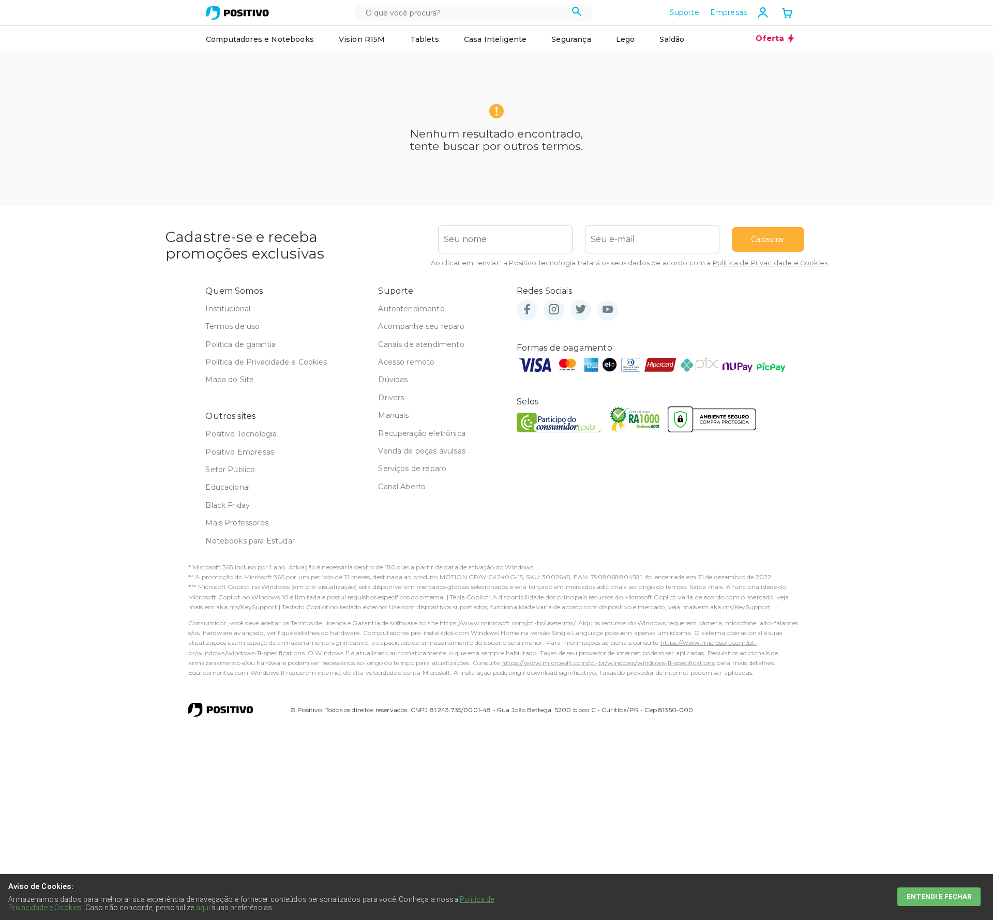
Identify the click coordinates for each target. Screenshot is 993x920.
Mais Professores (236, 522)
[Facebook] (527, 310)
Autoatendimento (411, 308)
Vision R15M (362, 39)
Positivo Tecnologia (241, 434)
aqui (203, 907)
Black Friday (227, 505)
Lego (625, 39)
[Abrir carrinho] (787, 14)
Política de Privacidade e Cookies (770, 263)
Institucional (227, 308)
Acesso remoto (406, 362)
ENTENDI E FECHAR (939, 896)
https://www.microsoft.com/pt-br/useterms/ (507, 623)
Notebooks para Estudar (250, 541)
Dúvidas (393, 379)
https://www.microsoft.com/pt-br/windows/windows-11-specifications (607, 663)
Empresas (728, 12)
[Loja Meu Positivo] (237, 13)
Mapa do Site (229, 379)
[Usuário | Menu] (763, 12)
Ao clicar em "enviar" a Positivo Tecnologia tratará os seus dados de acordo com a (629, 263)
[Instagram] (554, 310)
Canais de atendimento (421, 344)
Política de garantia (240, 344)
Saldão (671, 39)
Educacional (227, 487)
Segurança (571, 39)
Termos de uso (232, 326)
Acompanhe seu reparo (421, 326)
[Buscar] (577, 13)
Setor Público (230, 469)
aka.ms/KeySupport (246, 607)
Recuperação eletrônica (421, 433)
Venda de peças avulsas (421, 451)
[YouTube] (608, 310)
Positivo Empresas (239, 452)
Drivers (391, 397)
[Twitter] (581, 310)
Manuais (393, 415)
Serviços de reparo (412, 468)
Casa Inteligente (495, 39)
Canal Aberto (402, 486)
